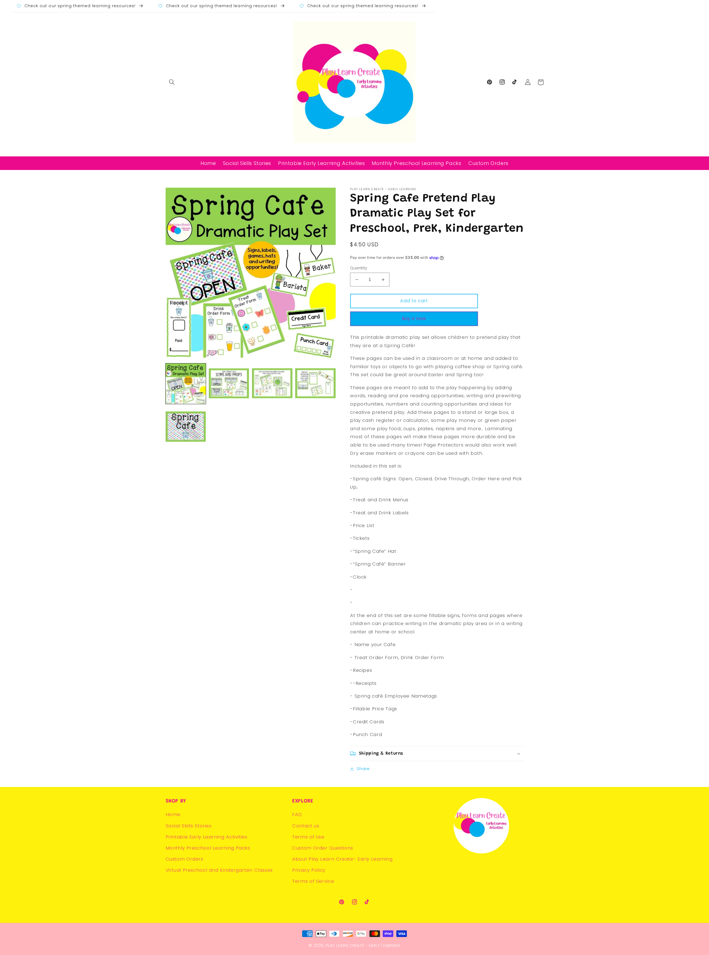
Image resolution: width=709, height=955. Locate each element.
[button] (172, 82)
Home (173, 814)
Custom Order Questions (322, 848)
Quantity (358, 268)
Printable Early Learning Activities (206, 836)
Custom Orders (184, 859)
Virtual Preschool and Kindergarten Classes (219, 870)
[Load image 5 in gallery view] (186, 427)
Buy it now (414, 318)
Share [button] (363, 768)
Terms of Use (308, 836)
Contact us (305, 825)
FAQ (297, 814)
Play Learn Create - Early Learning (363, 945)
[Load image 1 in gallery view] (186, 383)
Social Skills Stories (189, 825)
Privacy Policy (308, 870)
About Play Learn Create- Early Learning (342, 859)
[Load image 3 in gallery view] (272, 383)
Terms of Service (313, 881)
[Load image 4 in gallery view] (315, 383)
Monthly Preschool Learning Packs (208, 848)
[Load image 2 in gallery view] (229, 383)
